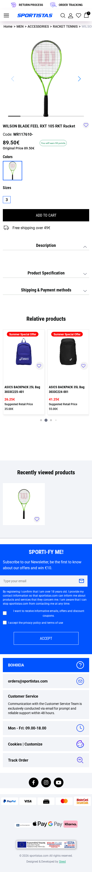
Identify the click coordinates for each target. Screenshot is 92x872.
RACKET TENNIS (65, 26)
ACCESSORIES (38, 26)
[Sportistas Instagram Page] (46, 783)
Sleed (62, 861)
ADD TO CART (46, 215)
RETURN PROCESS (31, 5)
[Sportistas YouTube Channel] (58, 783)
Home (8, 26)
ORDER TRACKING (71, 5)
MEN (20, 26)
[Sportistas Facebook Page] (33, 783)
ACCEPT (46, 638)
